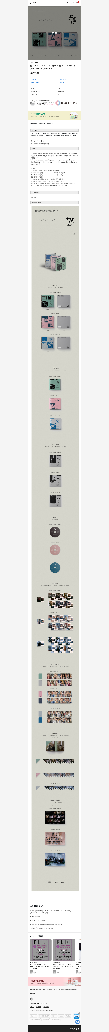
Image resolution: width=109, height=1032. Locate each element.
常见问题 (49, 989)
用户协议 (61, 989)
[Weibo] (31, 999)
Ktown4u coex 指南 (35, 989)
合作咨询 (38, 1007)
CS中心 (32, 1007)
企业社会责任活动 (70, 989)
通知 (44, 989)
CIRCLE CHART (44, 1016)
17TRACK (45, 1020)
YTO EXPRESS (35, 1020)
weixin (61, 1016)
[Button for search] (68, 3)
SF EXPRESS (55, 1020)
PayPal (68, 1016)
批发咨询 (46, 1007)
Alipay (54, 1016)
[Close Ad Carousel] (79, 1013)
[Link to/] (73, 3)
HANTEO (33, 1016)
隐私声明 (32, 993)
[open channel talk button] (77, 1022)
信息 (55, 989)
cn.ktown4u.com (48, 1010)
